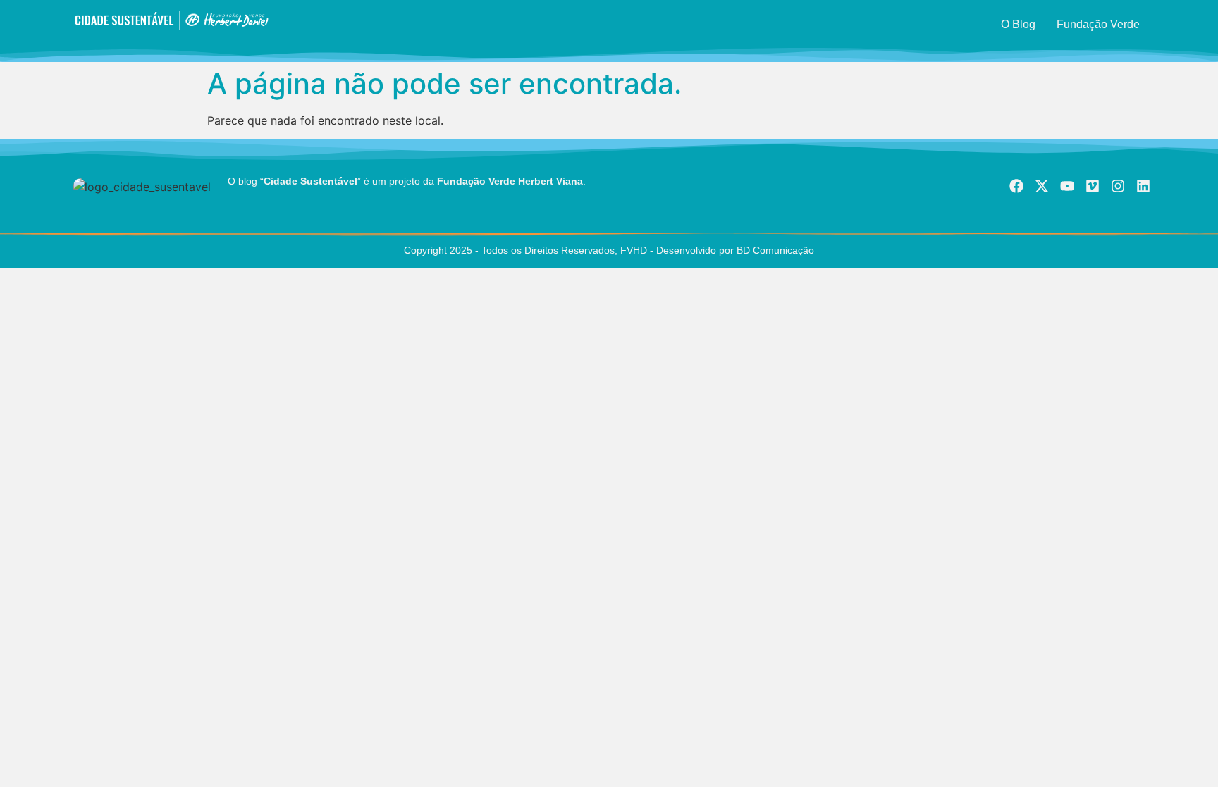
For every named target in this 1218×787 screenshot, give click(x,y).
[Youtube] (1067, 186)
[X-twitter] (1042, 186)
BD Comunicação (774, 250)
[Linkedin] (1143, 186)
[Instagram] (1118, 186)
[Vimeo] (1092, 186)
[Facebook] (1016, 186)
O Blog (1018, 24)
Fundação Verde (1098, 24)
